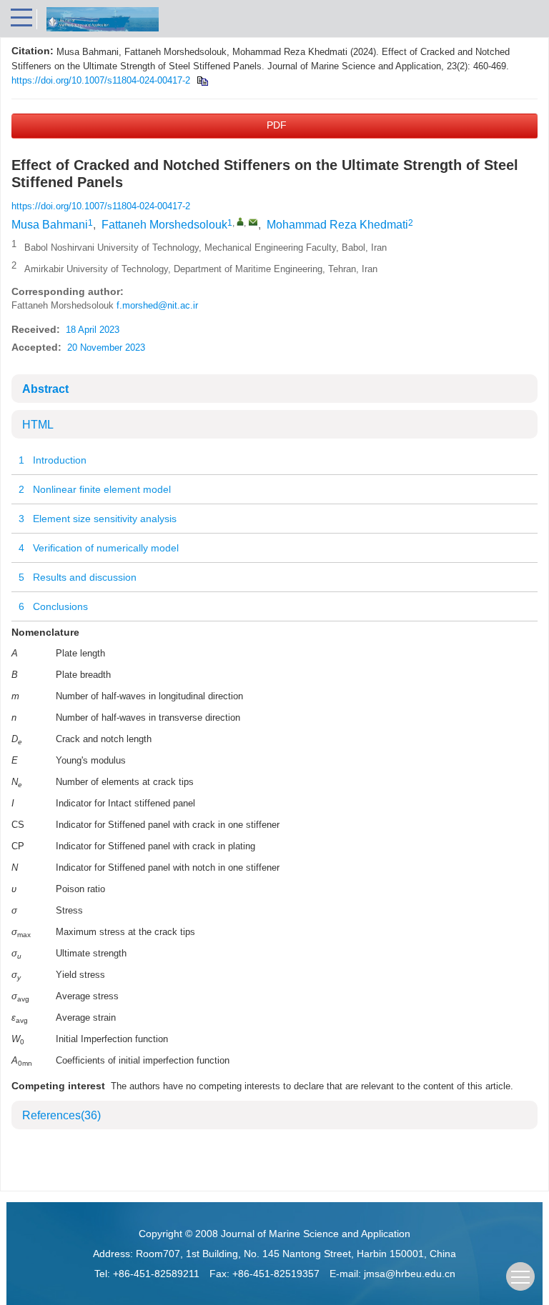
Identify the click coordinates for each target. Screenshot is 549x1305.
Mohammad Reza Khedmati (337, 225)
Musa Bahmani (49, 225)
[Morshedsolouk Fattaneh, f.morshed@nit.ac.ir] (240, 221)
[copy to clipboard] (202, 80)
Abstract (45, 389)
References (61, 1115)
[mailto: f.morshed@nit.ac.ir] (253, 222)
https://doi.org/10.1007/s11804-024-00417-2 (100, 80)
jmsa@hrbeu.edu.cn (409, 1273)
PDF (277, 125)
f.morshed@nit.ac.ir (157, 305)
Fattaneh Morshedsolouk (164, 225)
